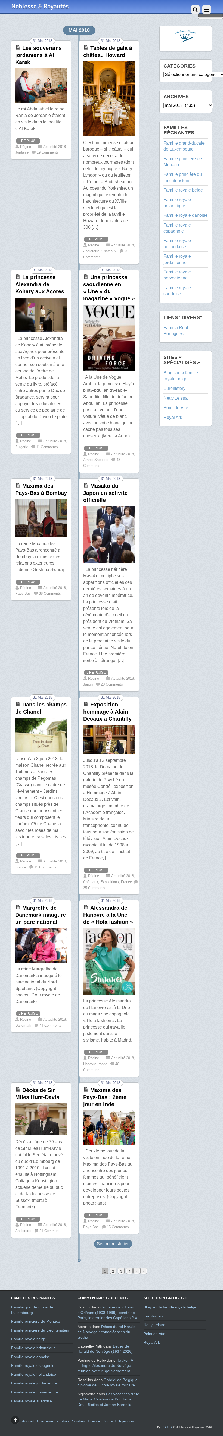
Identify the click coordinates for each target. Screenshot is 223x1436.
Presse (94, 1421)
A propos (126, 1421)
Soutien (78, 1421)
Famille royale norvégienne (34, 1392)
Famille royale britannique (33, 1348)
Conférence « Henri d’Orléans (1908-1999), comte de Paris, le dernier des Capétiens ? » (107, 1312)
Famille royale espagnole (32, 1365)
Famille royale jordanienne (34, 1383)
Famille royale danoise (185, 215)
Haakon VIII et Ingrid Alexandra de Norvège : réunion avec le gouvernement (107, 1365)
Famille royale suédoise (31, 1401)
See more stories (113, 1243)
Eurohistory (174, 388)
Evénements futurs (53, 1421)
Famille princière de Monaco (35, 1321)
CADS (167, 1427)
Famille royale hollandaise (33, 1374)
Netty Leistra (175, 398)
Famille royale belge (183, 190)
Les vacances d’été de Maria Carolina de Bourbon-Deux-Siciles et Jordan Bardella (108, 1399)
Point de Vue (175, 407)
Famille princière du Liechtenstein (40, 1330)
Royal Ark (172, 417)
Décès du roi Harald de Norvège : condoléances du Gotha (106, 1331)
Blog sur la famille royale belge (170, 1307)
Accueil (28, 1421)
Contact (109, 1421)
